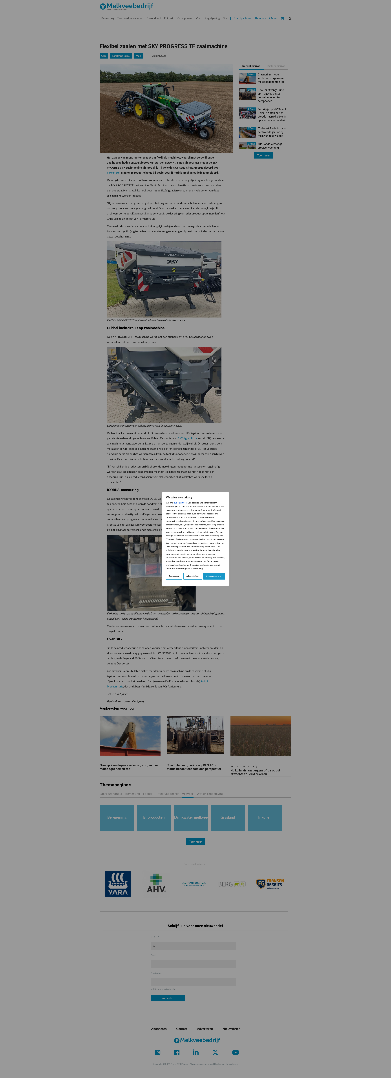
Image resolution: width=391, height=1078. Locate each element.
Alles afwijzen (192, 576)
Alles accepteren (214, 576)
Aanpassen (174, 576)
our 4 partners (180, 502)
